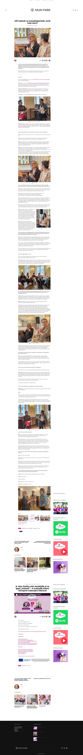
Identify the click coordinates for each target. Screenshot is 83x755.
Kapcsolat (15, 728)
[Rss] (23, 686)
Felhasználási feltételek (18, 726)
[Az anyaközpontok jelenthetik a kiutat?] (45, 518)
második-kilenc (24, 665)
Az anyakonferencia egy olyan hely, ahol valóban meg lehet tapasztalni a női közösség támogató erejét (22, 523)
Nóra (17, 60)
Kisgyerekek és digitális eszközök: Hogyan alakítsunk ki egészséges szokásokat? (19, 569)
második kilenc (28, 584)
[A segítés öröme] (34, 518)
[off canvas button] (5, 10)
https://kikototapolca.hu (22, 652)
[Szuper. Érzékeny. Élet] (45, 562)
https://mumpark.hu (21, 653)
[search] (77, 10)
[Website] (21, 686)
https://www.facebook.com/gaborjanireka (25, 640)
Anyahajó (29, 94)
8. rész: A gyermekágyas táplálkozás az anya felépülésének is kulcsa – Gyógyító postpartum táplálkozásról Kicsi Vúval (22, 679)
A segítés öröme (31, 521)
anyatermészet (30, 528)
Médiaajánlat (16, 731)
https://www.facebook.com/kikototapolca (25, 651)
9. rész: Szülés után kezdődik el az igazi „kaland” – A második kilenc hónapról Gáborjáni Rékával (21, 542)
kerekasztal (35, 528)
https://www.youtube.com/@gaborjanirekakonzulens (27, 641)
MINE (36, 89)
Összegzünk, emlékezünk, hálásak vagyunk (19, 706)
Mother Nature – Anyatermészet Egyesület (41, 79)
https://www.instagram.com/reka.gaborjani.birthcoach (27, 643)
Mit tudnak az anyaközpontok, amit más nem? (42, 678)
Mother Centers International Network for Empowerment (39, 83)
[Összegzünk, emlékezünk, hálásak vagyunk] (20, 699)
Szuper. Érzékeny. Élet (43, 568)
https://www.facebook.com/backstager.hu (25, 650)
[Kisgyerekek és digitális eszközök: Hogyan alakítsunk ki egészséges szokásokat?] (20, 562)
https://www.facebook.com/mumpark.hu (25, 649)
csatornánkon (32, 656)
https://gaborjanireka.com (22, 639)
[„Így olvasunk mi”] (45, 699)
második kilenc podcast (35, 584)
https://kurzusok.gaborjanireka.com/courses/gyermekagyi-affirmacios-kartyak (32, 631)
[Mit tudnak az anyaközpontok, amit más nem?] (32, 42)
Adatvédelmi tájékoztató (18, 727)
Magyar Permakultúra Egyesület (23, 127)
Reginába (23, 442)
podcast (29, 665)
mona (39, 528)
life (32, 18)
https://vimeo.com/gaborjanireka (24, 642)
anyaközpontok (24, 528)
